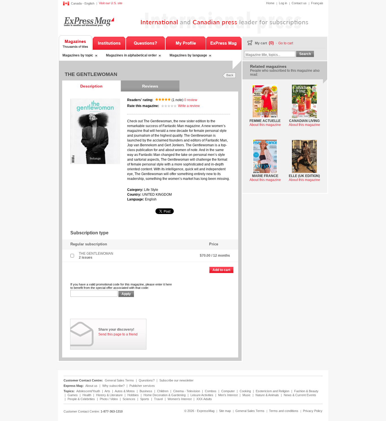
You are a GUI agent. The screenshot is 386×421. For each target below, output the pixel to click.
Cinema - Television (187, 391)
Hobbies (133, 395)
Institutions (109, 42)
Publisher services (142, 385)
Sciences (129, 399)
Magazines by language (188, 55)
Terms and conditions (283, 411)
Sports (145, 399)
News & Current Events (300, 395)
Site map (225, 411)
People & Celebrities (82, 399)
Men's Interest (228, 395)
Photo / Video (109, 399)
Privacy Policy (312, 411)
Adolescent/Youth (88, 391)
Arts (108, 391)
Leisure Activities (202, 395)
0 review (190, 100)
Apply (126, 294)
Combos (211, 391)
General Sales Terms (119, 380)
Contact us (299, 3)
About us (91, 385)
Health (87, 395)
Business (146, 391)
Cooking (246, 391)
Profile (185, 42)
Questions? (145, 42)
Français (317, 3)
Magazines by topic (77, 55)
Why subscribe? (113, 385)
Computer (228, 391)
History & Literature (109, 395)
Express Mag (88, 22)
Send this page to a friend (118, 334)
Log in (283, 3)
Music (246, 395)
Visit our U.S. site (110, 3)
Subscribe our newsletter (176, 380)
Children (163, 391)
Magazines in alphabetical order (131, 55)
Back (229, 75)
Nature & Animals (267, 395)
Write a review (189, 106)
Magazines (75, 42)
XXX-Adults (204, 399)
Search (305, 54)
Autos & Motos (125, 391)
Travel (159, 399)
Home (270, 3)
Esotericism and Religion (273, 391)
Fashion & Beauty (306, 391)
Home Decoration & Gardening (165, 395)
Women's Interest (180, 399)
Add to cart (221, 270)
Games (73, 395)
